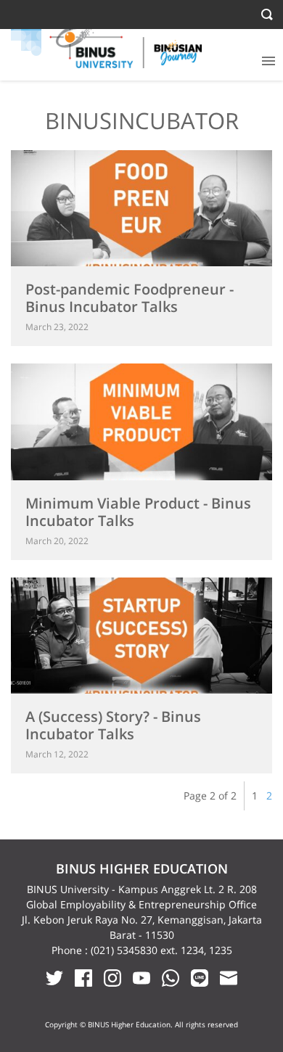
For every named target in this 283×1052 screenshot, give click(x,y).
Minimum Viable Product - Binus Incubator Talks (138, 511)
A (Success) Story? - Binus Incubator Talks (113, 725)
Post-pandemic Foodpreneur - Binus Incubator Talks (129, 297)
